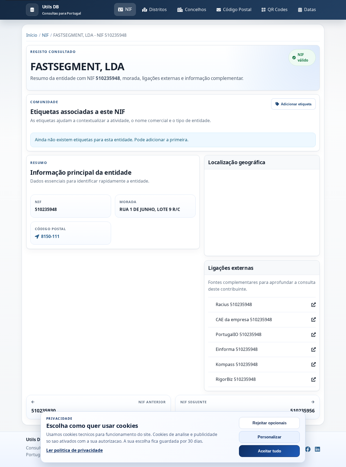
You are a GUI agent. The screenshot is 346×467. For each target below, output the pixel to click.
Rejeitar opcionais (269, 423)
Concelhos (195, 9)
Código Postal (237, 9)
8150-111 (50, 236)
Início (31, 35)
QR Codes (278, 9)
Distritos (158, 9)
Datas (310, 9)
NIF (128, 9)
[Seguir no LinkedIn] (317, 449)
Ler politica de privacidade (74, 450)
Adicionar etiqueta (296, 104)
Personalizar (269, 437)
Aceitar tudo (269, 451)
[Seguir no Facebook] (308, 449)
